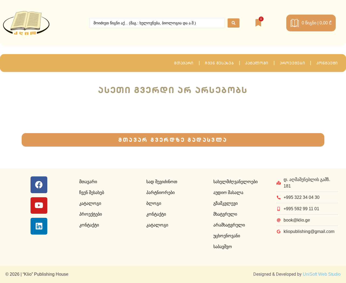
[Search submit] (233, 23)
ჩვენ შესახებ (219, 63)
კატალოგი (256, 63)
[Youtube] (39, 205)
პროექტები (292, 63)
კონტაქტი (327, 63)
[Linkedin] (39, 226)
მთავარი (184, 63)
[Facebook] (39, 184)
